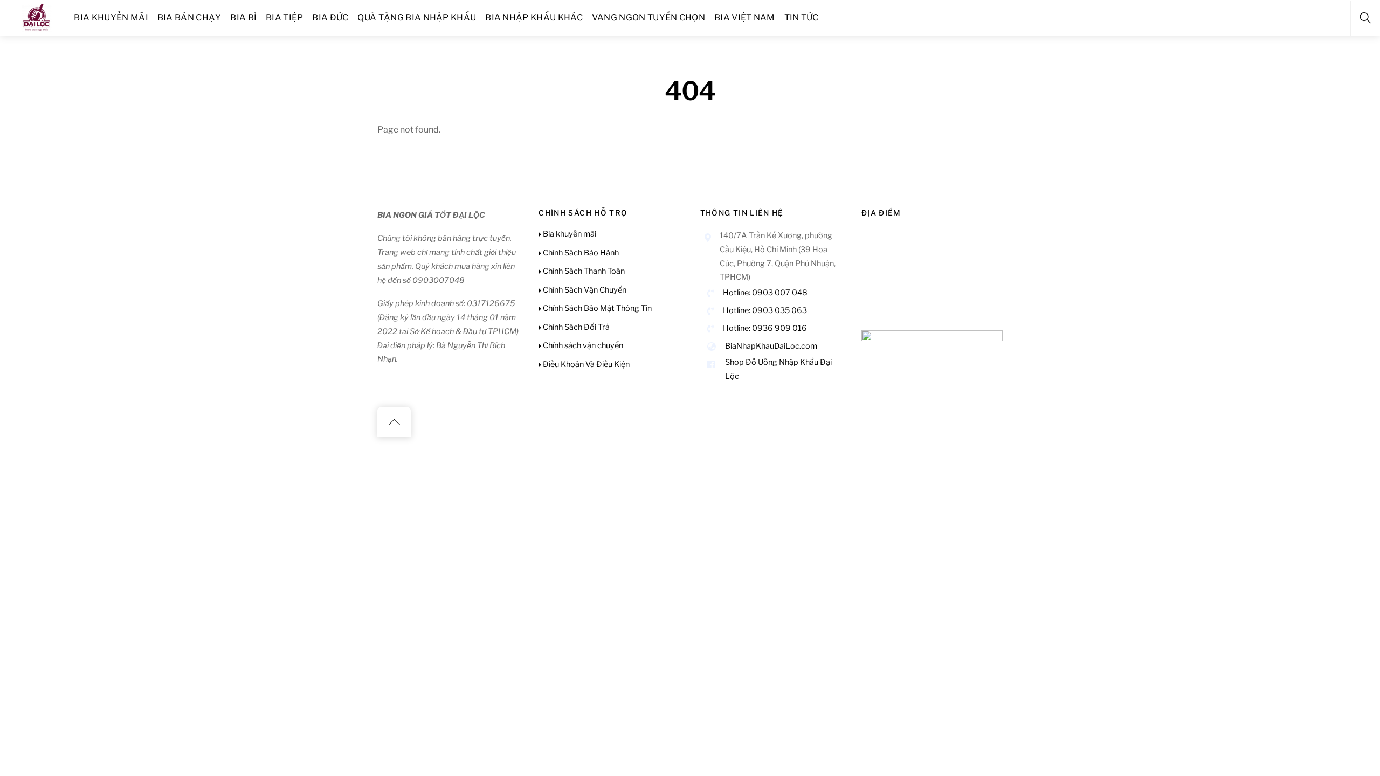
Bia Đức (330, 17)
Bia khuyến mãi (111, 17)
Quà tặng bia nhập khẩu (416, 17)
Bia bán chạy (189, 17)
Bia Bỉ (243, 17)
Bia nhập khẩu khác (534, 17)
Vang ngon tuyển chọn (648, 17)
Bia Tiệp (284, 17)
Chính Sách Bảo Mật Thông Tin (596, 308)
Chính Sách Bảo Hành (580, 253)
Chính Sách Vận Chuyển (583, 290)
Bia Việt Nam (744, 17)
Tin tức (801, 17)
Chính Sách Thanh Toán (583, 271)
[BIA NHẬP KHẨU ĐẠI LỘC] (36, 16)
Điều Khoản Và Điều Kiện (585, 364)
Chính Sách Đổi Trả (575, 327)
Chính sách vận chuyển (582, 345)
